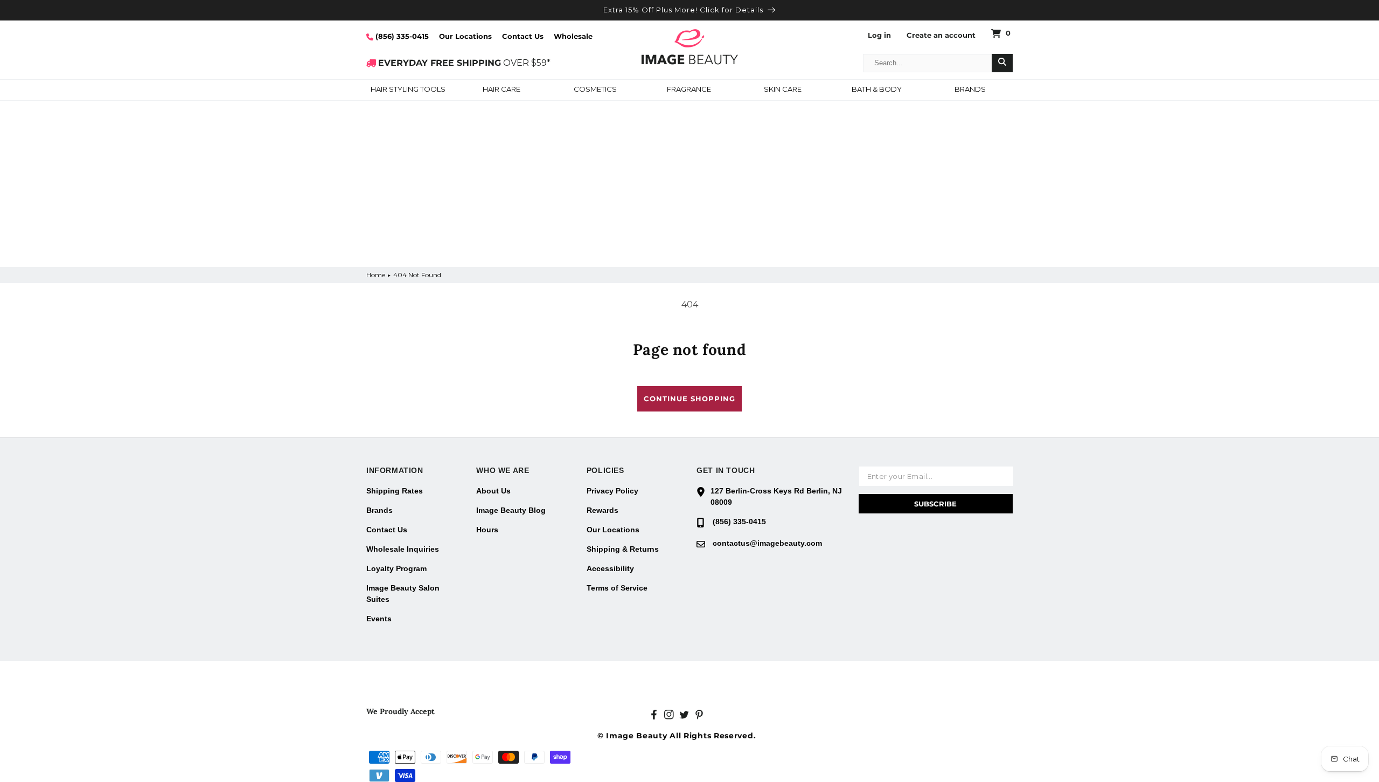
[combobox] (927, 63)
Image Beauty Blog (511, 510)
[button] (407, 90)
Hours (487, 529)
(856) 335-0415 (401, 36)
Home (375, 275)
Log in (879, 35)
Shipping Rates (394, 490)
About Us (493, 490)
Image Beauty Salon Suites (403, 593)
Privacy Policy (612, 490)
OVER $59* (464, 63)
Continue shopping (689, 398)
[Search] (1002, 63)
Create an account (941, 35)
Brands (379, 510)
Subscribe (935, 503)
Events (379, 618)
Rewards (602, 510)
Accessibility (610, 568)
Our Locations (465, 36)
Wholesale (573, 36)
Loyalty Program (396, 568)
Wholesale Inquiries (402, 549)
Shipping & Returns (623, 549)
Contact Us (523, 36)
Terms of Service (617, 588)
